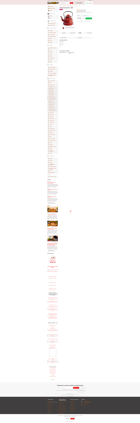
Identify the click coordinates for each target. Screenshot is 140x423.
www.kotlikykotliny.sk (53, 369)
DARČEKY (51, 10)
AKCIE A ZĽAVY (52, 6)
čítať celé (54, 186)
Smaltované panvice (51, 107)
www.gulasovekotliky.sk (53, 370)
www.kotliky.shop (52, 373)
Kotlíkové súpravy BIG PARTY (62, 412)
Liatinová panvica (72, 402)
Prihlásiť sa (75, 387)
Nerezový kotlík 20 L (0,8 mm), (53, 325)
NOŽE (50, 136)
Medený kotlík (49, 407)
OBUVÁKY (51, 162)
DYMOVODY (51, 160)
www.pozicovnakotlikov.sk (52, 367)
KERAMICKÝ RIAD (52, 120)
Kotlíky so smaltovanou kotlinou (63, 409)
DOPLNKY (51, 42)
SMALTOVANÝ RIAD (63, 52)
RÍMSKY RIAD (51, 116)
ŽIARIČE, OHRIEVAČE (52, 130)
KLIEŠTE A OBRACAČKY (53, 73)
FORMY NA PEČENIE (52, 138)
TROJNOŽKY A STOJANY (53, 32)
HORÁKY (51, 38)
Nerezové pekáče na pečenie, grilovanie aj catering (51, 182)
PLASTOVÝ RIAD (52, 122)
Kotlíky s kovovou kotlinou (62, 406)
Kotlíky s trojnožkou (61, 403)
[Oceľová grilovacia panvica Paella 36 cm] (52, 285)
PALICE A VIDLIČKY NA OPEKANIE (53, 75)
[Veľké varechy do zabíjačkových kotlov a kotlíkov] (52, 361)
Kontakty (53, 0)
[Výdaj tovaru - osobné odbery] (52, 266)
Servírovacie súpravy (61, 413)
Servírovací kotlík (49, 413)
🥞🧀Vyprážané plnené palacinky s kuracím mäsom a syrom (52, 229)
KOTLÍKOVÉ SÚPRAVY (53, 23)
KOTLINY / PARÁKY (52, 34)
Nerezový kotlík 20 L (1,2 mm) (53, 313)
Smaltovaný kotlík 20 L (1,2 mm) (52, 297)
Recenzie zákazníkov (66, 0)
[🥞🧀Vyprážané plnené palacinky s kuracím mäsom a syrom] (52, 223)
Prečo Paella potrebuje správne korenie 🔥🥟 (51, 197)
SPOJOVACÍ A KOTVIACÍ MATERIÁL (53, 168)
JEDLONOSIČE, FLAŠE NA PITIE (53, 146)
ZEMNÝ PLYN (51, 132)
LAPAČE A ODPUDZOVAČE (52, 151)
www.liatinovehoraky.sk (53, 376)
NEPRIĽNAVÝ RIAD (52, 118)
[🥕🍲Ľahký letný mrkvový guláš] (52, 209)
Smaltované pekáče (51, 91)
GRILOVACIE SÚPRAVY (53, 67)
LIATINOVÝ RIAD (52, 112)
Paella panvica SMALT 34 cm (52, 288)
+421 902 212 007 (87, 402)
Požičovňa (61, 0)
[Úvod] (53, 3)
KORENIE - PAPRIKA (52, 134)
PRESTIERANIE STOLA (53, 140)
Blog (69, 0)
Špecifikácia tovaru (57, 0)
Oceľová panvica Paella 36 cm (53, 282)
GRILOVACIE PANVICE (52, 69)
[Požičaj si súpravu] (52, 259)
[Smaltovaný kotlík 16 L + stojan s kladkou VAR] (52, 335)
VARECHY (51, 40)
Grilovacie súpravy (72, 401)
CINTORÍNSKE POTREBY (51, 172)
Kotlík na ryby (49, 411)
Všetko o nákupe (49, 0)
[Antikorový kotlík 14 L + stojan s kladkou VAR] (52, 341)
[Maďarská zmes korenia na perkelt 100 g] (52, 271)
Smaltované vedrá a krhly (52, 99)
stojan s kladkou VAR (52, 328)
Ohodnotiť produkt (83, 9)
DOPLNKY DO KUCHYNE (53, 176)
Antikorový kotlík (49, 404)
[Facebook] (52, 379)
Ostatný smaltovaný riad (52, 110)
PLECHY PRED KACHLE (53, 166)
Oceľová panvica (72, 405)
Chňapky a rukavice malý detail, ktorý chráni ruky (52, 190)
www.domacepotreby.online (52, 372)
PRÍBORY (51, 142)
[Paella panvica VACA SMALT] (52, 289)
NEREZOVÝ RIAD (52, 114)
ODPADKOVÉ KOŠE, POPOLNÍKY (52, 164)
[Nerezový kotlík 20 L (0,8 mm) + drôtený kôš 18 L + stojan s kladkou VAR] (52, 330)
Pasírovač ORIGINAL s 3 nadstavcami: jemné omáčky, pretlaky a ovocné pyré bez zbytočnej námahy (52, 244)
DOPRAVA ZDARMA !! (52, 8)
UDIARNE (51, 158)
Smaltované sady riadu (51, 104)
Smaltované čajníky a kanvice (71, 53)
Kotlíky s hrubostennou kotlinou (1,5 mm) (64, 402)
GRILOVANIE (51, 71)
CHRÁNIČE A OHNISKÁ (53, 36)
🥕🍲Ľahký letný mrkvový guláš (51, 214)
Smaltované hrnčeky (51, 96)
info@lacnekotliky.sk (84, 404)
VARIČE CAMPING (52, 128)
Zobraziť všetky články (50, 250)
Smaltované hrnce (51, 86)
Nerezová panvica (72, 404)
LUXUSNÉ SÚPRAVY (52, 25)
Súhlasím (72, 418)
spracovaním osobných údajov (68, 389)
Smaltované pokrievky (51, 102)
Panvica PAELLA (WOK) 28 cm (53, 276)
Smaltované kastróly (51, 88)
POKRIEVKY (51, 30)
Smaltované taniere (51, 94)
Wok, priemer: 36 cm (72, 411)
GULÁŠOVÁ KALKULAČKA (50, 401)
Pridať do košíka (88, 18)
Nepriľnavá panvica (72, 408)
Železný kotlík (49, 410)
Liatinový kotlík (49, 408)
